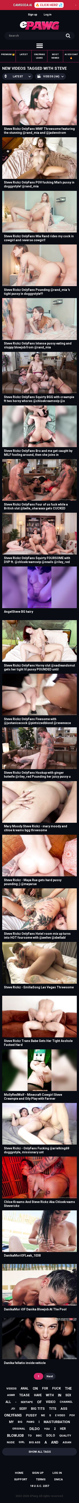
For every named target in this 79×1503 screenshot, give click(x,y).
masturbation (57, 1422)
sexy (23, 1408)
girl (22, 1442)
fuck (56, 1388)
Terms (40, 1479)
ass (64, 1409)
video (51, 1402)
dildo (34, 1429)
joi (13, 1408)
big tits (38, 1409)
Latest (24, 54)
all (8, 1402)
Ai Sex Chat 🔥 (71, 56)
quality (65, 1435)
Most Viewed (55, 56)
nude (10, 1442)
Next (50, 1376)
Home (19, 1472)
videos (11, 1388)
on (35, 1388)
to (30, 1435)
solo (50, 1435)
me (43, 1415)
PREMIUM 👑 (8, 54)
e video (60, 1415)
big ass (34, 1442)
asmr (11, 1395)
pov (72, 1415)
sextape (27, 1402)
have (38, 1395)
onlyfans (13, 1415)
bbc (39, 1435)
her (63, 1428)
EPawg (34, 1496)
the (68, 1388)
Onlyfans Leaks (39, 56)
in (59, 1395)
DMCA (58, 1479)
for (45, 1388)
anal (25, 1388)
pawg (30, 1421)
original (18, 1428)
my (11, 1422)
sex (68, 1395)
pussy (31, 1415)
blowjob (15, 1435)
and (54, 1442)
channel (66, 1401)
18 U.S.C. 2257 (39, 1486)
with (50, 1395)
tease (24, 1395)
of (39, 1402)
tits (52, 1409)
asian (67, 1442)
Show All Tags (40, 1451)
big (20, 1421)
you (47, 1428)
